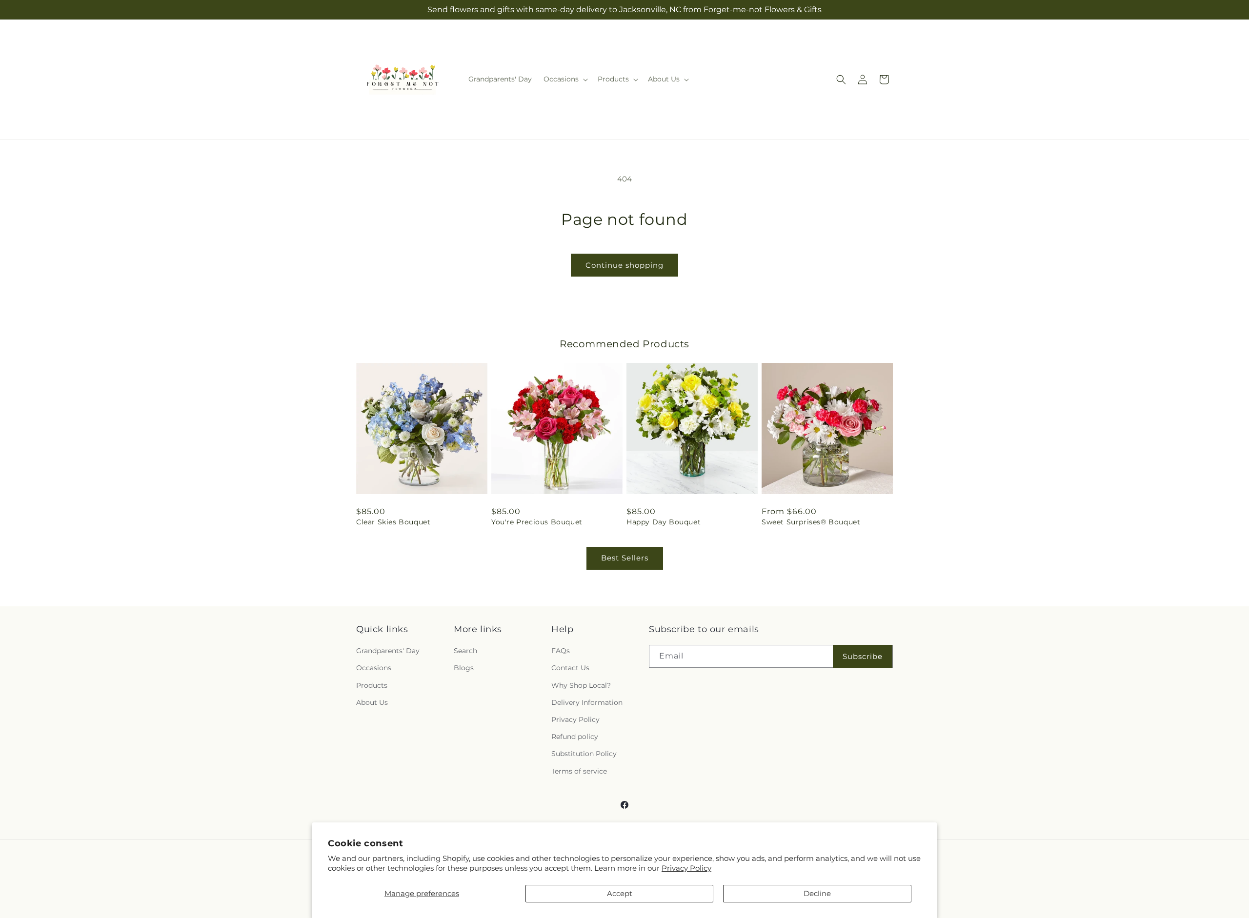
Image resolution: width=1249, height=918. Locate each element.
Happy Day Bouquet (663, 522)
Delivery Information (587, 702)
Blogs (464, 667)
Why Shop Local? (581, 685)
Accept (619, 893)
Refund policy (574, 736)
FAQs (560, 650)
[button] (565, 79)
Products (371, 685)
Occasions (373, 667)
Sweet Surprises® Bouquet (811, 522)
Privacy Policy (686, 868)
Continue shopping (624, 265)
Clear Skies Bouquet (393, 522)
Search (465, 650)
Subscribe (863, 656)
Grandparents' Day (388, 650)
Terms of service (579, 771)
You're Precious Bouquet (537, 522)
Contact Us (570, 667)
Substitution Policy (584, 753)
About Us (372, 702)
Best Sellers (624, 557)
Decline (817, 893)
